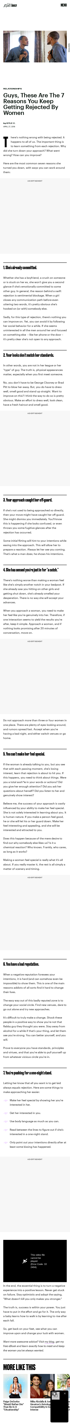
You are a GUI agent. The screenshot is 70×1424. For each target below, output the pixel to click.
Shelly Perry (69, 47)
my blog (49, 1341)
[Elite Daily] (10, 5)
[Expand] (54, 1393)
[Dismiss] (64, 1393)
